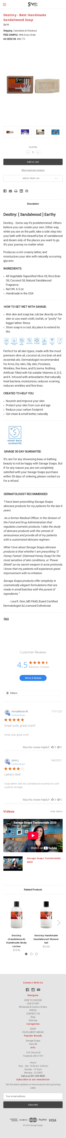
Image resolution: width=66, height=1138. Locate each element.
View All (33, 1044)
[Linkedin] (21, 191)
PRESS (33, 1010)
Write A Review (33, 677)
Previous (4, 923)
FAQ (6, 619)
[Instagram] (33, 989)
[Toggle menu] (4, 4)
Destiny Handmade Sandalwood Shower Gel (46, 939)
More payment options (33, 170)
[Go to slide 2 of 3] (31, 954)
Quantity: (33, 146)
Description (33, 203)
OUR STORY (33, 1003)
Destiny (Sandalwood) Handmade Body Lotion (16, 941)
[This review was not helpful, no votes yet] (58, 747)
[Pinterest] (26, 191)
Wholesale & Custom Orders (33, 1007)
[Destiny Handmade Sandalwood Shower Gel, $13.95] (46, 914)
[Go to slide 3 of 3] (36, 954)
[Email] (10, 191)
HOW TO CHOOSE (33, 1000)
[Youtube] (38, 989)
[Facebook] (5, 191)
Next (58, 923)
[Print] (15, 191)
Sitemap (33, 1020)
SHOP (33, 1029)
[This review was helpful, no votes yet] (52, 747)
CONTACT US (33, 1013)
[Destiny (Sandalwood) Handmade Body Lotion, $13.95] (16, 914)
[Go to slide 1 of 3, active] (26, 954)
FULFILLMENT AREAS (33, 1032)
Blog (33, 1017)
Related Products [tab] (33, 889)
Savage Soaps (33, 1040)
